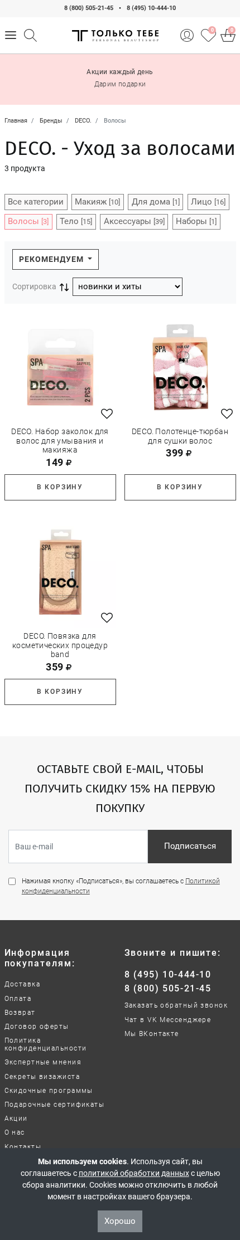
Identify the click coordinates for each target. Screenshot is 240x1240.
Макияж (97, 202)
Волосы (28, 221)
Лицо (208, 202)
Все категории (36, 202)
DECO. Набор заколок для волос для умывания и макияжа (60, 441)
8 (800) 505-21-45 (88, 8)
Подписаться (190, 846)
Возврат (20, 1013)
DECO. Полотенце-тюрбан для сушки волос (180, 436)
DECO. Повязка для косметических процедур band (60, 645)
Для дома (156, 202)
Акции (16, 1118)
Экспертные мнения (42, 1062)
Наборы (196, 221)
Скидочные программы (48, 1091)
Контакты (23, 1147)
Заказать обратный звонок (176, 1005)
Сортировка (34, 286)
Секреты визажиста (42, 1077)
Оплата (18, 999)
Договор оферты (36, 1026)
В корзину (60, 487)
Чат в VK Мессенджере (168, 1020)
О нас (14, 1132)
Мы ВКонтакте (151, 1034)
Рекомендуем (52, 259)
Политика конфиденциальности (45, 1044)
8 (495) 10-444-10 (151, 8)
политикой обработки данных (134, 1173)
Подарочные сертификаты (54, 1104)
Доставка (22, 984)
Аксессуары (134, 221)
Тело (76, 221)
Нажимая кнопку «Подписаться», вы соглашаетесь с (121, 886)
